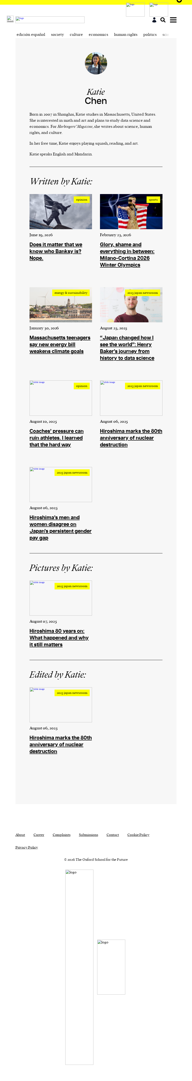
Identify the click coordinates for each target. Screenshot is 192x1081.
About (20, 835)
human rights (125, 34)
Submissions (88, 835)
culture (76, 34)
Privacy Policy (26, 847)
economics (98, 34)
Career (38, 835)
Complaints (61, 835)
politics (150, 34)
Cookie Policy (138, 835)
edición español (31, 34)
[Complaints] (159, 9)
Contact (113, 835)
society (57, 34)
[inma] (136, 9)
